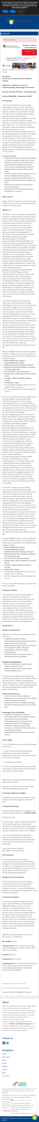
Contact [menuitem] (4, 1070)
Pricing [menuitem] (4, 1063)
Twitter (7, 1042)
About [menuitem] (4, 1060)
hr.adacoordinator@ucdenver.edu (14, 873)
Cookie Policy (26, 6)
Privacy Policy (14, 4)
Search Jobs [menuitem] (6, 1057)
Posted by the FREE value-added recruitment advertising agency (15, 988)
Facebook (4, 1042)
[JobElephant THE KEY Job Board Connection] (19, 1082)
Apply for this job (30, 52)
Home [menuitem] (4, 1054)
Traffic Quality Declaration (19, 7)
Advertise (5, 1066)
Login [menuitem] (4, 1073)
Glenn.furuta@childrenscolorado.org (14, 789)
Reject (12, 11)
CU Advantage (10, 586)
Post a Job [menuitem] (5, 1076)
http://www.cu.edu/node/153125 (13, 851)
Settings (21, 11)
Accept (5, 11)
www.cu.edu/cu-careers (10, 782)
